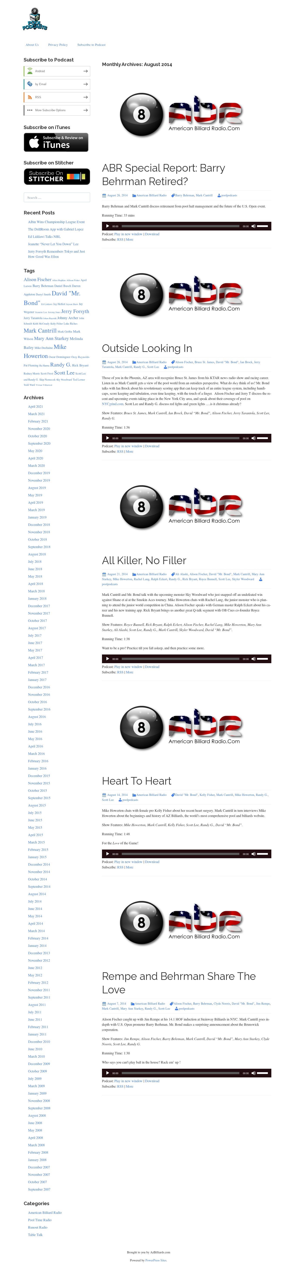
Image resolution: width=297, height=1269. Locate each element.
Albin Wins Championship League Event (56, 221)
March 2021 (36, 413)
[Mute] (253, 226)
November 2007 (39, 1174)
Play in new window (128, 234)
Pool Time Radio (40, 1220)
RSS (120, 239)
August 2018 (37, 554)
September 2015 (39, 797)
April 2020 (35, 458)
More (129, 239)
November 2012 (39, 960)
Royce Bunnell (208, 579)
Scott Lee (153, 367)
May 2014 (35, 916)
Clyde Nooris (222, 1003)
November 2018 (39, 532)
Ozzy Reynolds (80, 357)
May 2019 (35, 495)
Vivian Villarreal (44, 384)
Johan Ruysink (50, 318)
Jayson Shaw (72, 304)
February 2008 (38, 1152)
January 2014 (37, 945)
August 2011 (37, 1004)
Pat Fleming (31, 365)
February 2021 (38, 421)
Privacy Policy (58, 44)
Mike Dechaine (44, 348)
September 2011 (39, 997)
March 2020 (36, 465)
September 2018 (39, 546)
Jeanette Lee (41, 312)
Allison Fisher (73, 280)
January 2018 (37, 598)
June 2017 (35, 642)
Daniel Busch (62, 286)
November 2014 (39, 871)
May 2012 (35, 975)
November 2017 (39, 613)
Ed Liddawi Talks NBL (44, 236)
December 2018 (39, 524)
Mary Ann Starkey (131, 1008)
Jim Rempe (263, 1003)
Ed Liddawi (46, 304)
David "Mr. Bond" (227, 362)
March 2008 (36, 1145)
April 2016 (35, 746)
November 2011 (39, 989)
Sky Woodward (64, 379)
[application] (186, 226)
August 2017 (37, 628)
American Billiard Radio (151, 195)
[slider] (263, 226)
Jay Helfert (59, 304)
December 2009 (39, 1063)
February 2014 (38, 938)
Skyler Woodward (243, 579)
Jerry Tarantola (33, 318)
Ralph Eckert (159, 579)
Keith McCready (41, 323)
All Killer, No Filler (144, 560)
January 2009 (37, 1093)
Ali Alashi (181, 574)
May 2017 (35, 650)
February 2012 (38, 982)
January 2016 (37, 768)
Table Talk (35, 1234)
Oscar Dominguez (59, 357)
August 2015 (37, 805)
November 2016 (39, 694)
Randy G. (139, 367)
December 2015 (39, 775)
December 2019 (39, 472)
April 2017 (35, 657)
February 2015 (38, 849)
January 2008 (37, 1159)
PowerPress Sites (155, 1260)
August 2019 (37, 487)
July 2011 (35, 1012)
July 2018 (35, 561)
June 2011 (35, 1019)
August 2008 (37, 1115)
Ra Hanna (44, 365)
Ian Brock (246, 362)
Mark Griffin (65, 331)
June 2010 (35, 1049)
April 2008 (35, 1137)
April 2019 (35, 502)
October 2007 (37, 1182)
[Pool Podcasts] (34, 18)
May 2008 (35, 1130)
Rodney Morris (32, 373)
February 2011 (38, 1026)
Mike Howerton (122, 579)
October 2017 (37, 620)
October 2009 (37, 1071)
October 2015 (37, 790)
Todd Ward (29, 384)
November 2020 (39, 428)
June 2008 (35, 1122)
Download (152, 234)
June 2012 (35, 967)
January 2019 (37, 517)
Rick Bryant (189, 579)
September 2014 (39, 886)
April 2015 (35, 834)
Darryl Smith (43, 294)
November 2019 (39, 480)
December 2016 (39, 687)
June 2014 (35, 908)
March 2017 (36, 665)
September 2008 (39, 1108)
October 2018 (37, 539)
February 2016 (38, 761)
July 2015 (35, 812)
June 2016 (35, 731)
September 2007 (39, 1189)
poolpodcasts (229, 195)
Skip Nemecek (47, 379)
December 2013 (39, 953)
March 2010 (36, 1056)
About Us (32, 44)
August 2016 (37, 716)
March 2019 (36, 509)
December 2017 (39, 605)
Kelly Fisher (207, 795)
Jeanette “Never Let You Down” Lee (53, 244)
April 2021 (35, 406)
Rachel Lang (141, 579)
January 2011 (37, 1034)
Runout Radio (37, 1227)
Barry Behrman (184, 195)
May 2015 (35, 827)
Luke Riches (70, 323)
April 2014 (35, 923)
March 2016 (36, 753)
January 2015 (37, 857)
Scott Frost (47, 373)
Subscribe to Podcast (91, 44)
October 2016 (37, 701)
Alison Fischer (184, 362)
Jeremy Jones (54, 312)
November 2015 (39, 783)
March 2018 (36, 591)
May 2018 (35, 576)
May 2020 (35, 450)
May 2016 (35, 738)
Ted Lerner (79, 379)
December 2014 (39, 864)
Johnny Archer (67, 317)
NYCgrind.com (112, 403)
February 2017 (38, 672)
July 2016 (35, 724)
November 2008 (39, 1100)
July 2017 (35, 635)
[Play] (107, 226)
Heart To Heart (136, 781)
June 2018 (35, 569)
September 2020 (39, 443)
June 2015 (35, 820)
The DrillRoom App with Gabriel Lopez (55, 229)
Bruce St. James (204, 362)
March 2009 (36, 1085)
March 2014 (36, 930)
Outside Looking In (147, 348)
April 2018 (35, 583)
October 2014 (37, 879)
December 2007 (39, 1167)
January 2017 (37, 679)
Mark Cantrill (204, 195)
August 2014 (37, 893)
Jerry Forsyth (75, 311)
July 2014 (35, 901)
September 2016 (39, 709)
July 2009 (35, 1078)
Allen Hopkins (59, 280)
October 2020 (37, 436)
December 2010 (39, 1041)
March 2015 (36, 842)
